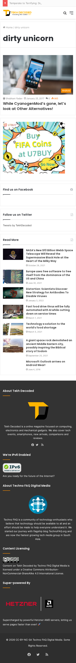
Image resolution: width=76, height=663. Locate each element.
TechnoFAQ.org (58, 531)
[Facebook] (33, 445)
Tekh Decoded (25, 565)
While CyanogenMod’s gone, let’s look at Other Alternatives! (34, 106)
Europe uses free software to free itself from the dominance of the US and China (48, 274)
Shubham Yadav (14, 98)
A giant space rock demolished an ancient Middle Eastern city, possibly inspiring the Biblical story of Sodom (49, 345)
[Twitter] (38, 445)
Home (9, 27)
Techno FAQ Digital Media (52, 565)
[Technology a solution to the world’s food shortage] (13, 329)
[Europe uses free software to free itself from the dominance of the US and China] (13, 277)
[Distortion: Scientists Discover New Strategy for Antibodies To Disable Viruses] (13, 293)
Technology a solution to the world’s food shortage (45, 325)
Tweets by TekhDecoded (17, 225)
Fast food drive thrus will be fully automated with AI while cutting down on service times (48, 310)
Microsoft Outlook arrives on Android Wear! (45, 363)
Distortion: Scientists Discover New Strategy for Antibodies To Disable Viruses (47, 292)
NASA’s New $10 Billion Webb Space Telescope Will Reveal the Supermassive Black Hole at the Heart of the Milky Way (49, 255)
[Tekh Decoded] (17, 12)
